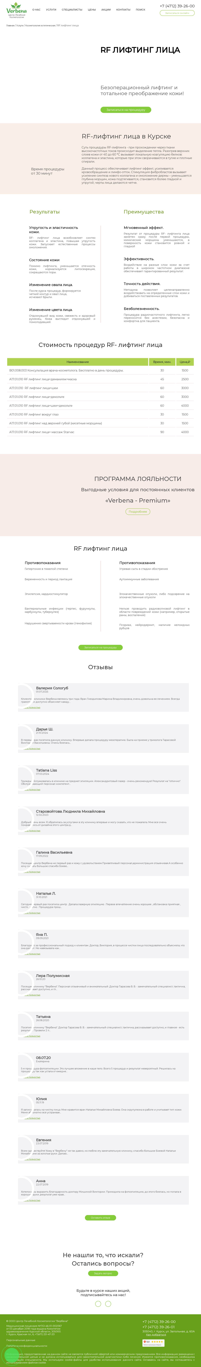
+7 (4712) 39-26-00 (177, 6)
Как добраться (156, 1334)
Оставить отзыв (100, 1217)
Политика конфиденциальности (26, 1346)
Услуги (51, 9)
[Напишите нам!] (11, 1355)
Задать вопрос (103, 1273)
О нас (36, 9)
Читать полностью (30, 707)
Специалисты (72, 9)
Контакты (123, 9)
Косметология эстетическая (40, 25)
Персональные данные (20, 1340)
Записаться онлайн (177, 13)
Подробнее (138, 511)
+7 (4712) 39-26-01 (158, 1327)
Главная (10, 25)
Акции (106, 9)
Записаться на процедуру (126, 110)
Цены (92, 9)
